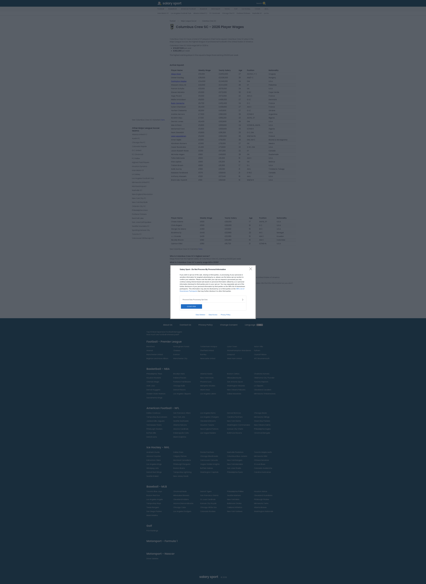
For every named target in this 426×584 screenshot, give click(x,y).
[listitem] (213, 299)
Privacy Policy (225, 315)
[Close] (251, 269)
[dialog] (213, 292)
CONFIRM (191, 306)
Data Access (213, 315)
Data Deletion (200, 315)
